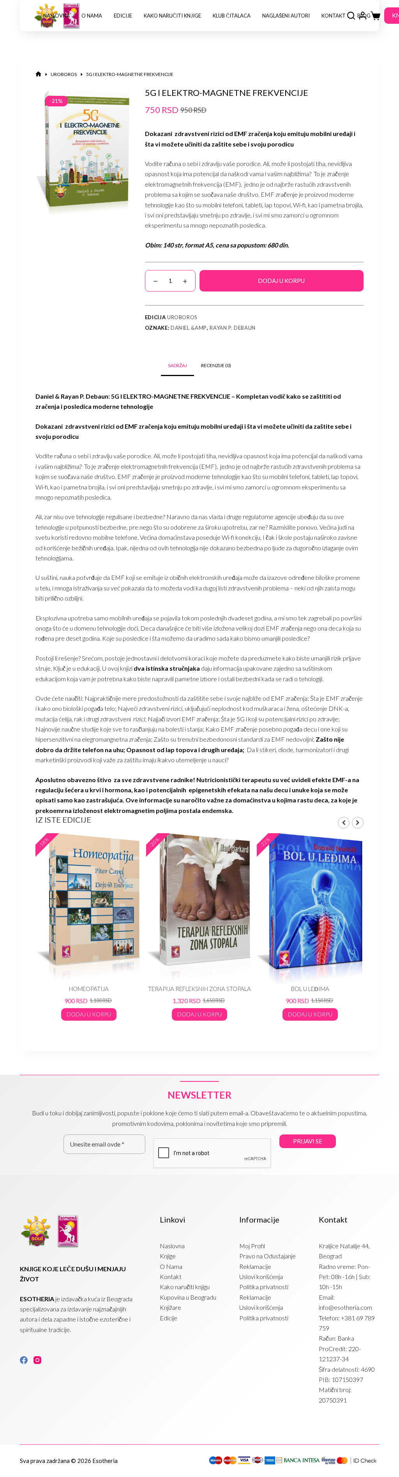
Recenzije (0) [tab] (216, 365)
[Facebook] (24, 1360)
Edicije (123, 15)
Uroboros (182, 317)
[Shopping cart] (375, 16)
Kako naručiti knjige (172, 15)
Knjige (168, 1256)
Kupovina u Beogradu (188, 1297)
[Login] (363, 15)
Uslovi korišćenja (261, 1276)
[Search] (351, 15)
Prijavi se (307, 1141)
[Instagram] (37, 1360)
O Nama (91, 15)
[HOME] (38, 74)
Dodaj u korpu (281, 280)
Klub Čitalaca (232, 15)
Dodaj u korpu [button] (89, 1014)
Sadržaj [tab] (177, 365)
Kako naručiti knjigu (185, 1286)
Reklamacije (255, 1266)
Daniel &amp (189, 328)
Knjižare (170, 1307)
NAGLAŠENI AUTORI (286, 15)
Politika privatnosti (263, 1286)
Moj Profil (252, 1245)
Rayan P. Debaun (233, 328)
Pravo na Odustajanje (267, 1256)
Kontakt (333, 15)
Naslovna (56, 15)
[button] (358, 823)
